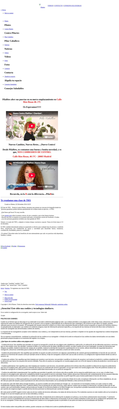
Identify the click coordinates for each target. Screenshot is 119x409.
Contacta (7, 68)
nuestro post (8, 215)
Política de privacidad (10, 299)
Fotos (6, 60)
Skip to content (8, 13)
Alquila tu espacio (9, 76)
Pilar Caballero (8, 37)
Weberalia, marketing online (59, 304)
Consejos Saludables (10, 84)
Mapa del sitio (8, 298)
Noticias (6, 45)
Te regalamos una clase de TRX (16, 200)
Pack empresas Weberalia (43, 304)
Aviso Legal (8, 301)
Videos (6, 53)
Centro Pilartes (8, 29)
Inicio (2, 288)
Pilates (6, 21)
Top (5, 291)
